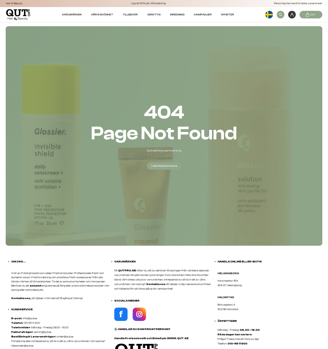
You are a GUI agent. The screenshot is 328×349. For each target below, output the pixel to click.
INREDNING (177, 14)
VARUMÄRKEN (72, 14)
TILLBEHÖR (130, 14)
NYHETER (227, 14)
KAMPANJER (203, 14)
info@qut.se (30, 318)
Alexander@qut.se (22, 345)
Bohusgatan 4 (226, 304)
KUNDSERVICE (22, 309)
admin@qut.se (42, 332)
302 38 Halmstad (228, 309)
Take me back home (164, 165)
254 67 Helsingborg (230, 285)
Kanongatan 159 (233, 280)
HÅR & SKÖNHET (102, 14)
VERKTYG (154, 14)
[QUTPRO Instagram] (139, 320)
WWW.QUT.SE (177, 338)
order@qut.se (65, 336)
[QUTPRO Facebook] (121, 320)
